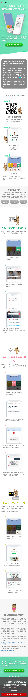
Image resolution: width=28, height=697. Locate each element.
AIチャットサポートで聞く (14, 201)
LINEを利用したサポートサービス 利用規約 (14, 643)
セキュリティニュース (23, 201)
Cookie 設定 (14, 690)
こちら (19, 77)
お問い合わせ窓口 (8, 651)
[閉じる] (26, 679)
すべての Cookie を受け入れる (14, 694)
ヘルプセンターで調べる (5, 201)
